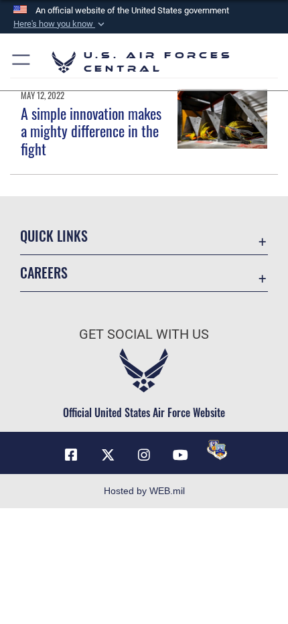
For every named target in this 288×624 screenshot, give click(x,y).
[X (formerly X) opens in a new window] (108, 455)
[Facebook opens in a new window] (71, 455)
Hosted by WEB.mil (144, 490)
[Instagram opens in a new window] (144, 455)
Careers (44, 273)
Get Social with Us (144, 334)
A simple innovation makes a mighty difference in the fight (91, 130)
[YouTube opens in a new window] (180, 455)
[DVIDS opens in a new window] (217, 450)
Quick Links (54, 236)
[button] (60, 24)
